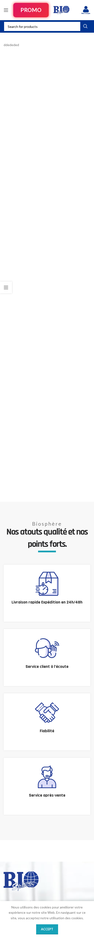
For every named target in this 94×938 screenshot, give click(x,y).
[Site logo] (61, 10)
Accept (47, 929)
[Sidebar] (6, 287)
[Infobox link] (47, 593)
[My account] (86, 10)
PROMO (30, 10)
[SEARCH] (85, 26)
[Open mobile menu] (6, 10)
